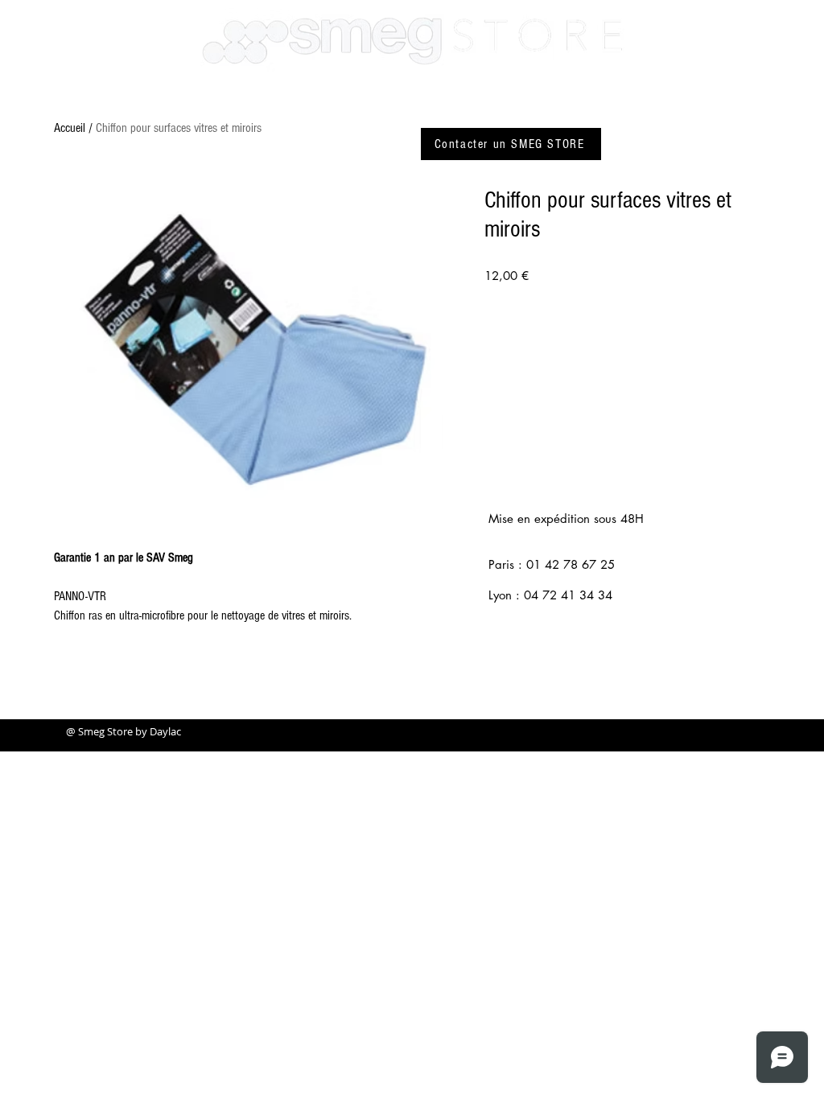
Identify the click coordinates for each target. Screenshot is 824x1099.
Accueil (69, 128)
